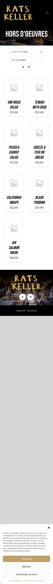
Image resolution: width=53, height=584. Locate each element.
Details (14, 92)
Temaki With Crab (39, 105)
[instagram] (30, 297)
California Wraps (14, 200)
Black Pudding (39, 200)
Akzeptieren (26, 559)
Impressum (39, 580)
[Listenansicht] (29, 67)
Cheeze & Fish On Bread (39, 152)
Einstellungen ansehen (26, 574)
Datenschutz (29, 580)
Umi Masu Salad (13, 105)
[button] (48, 527)
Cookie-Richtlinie (15, 580)
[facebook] (22, 297)
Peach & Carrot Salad (14, 152)
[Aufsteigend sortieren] (41, 52)
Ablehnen (26, 566)
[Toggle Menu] (47, 13)
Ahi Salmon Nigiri (14, 247)
